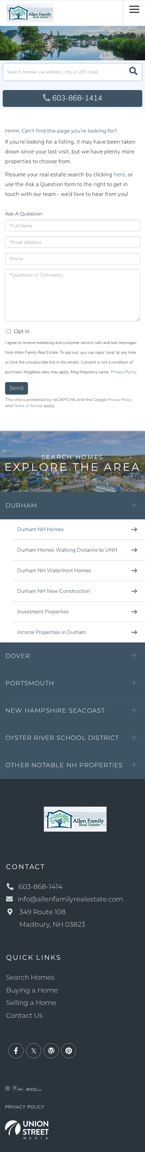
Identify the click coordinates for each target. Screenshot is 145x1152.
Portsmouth (29, 683)
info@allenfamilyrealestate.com (70, 899)
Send (16, 388)
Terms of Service (28, 405)
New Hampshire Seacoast (55, 710)
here (119, 174)
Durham (21, 505)
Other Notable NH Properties (64, 765)
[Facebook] (16, 1051)
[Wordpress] (51, 1051)
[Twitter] (33, 1051)
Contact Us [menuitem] (24, 1015)
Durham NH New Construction (53, 591)
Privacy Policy (123, 372)
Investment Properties (43, 611)
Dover (17, 656)
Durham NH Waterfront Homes (54, 570)
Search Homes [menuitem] (30, 977)
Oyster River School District (62, 738)
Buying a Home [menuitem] (32, 990)
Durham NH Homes (40, 529)
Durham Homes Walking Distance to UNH (67, 550)
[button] (133, 72)
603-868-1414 (77, 98)
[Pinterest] (68, 1051)
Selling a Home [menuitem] (31, 1003)
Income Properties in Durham (51, 632)
